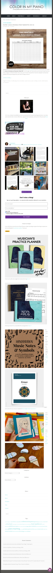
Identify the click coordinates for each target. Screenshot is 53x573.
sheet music (45, 529)
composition (18, 521)
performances (7, 526)
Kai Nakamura (6, 554)
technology (21, 531)
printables (25, 529)
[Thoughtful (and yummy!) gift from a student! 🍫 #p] (12, 168)
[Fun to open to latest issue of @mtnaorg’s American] (41, 168)
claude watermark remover (9, 544)
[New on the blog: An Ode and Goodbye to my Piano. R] (12, 183)
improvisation (45, 521)
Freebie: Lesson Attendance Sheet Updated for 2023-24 (18, 25)
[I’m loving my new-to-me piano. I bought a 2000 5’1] (27, 154)
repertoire (35, 529)
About (14, 16)
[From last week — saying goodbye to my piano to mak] (41, 183)
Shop (28, 16)
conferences (24, 521)
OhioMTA (43, 524)
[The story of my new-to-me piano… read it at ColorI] (41, 154)
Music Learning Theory (27, 524)
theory (25, 531)
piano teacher (42, 526)
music (11, 524)
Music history (22, 524)
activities (6, 521)
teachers (14, 531)
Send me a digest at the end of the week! (14, 213)
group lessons (40, 521)
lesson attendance (21, 80)
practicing (21, 529)
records (39, 80)
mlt (5, 524)
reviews (39, 529)
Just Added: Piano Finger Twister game (24, 544)
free (29, 521)
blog (11, 521)
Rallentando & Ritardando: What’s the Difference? (20, 554)
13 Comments (6, 82)
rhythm (42, 529)
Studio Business (7, 22)
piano (11, 526)
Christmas (14, 521)
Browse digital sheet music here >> (29, 408)
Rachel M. (5, 557)
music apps (14, 524)
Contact (44, 16)
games (32, 521)
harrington (5, 564)
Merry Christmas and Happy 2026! (16, 547)
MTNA (7, 524)
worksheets (28, 531)
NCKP (40, 524)
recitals (32, 529)
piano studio (38, 526)
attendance (8, 80)
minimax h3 (5, 547)
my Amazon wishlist (18, 228)
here (28, 279)
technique (17, 531)
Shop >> (30, 325)
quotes (29, 529)
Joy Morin (12, 26)
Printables (21, 16)
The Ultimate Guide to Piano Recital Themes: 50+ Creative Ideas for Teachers (28, 560)
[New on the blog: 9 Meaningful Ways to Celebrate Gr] (27, 183)
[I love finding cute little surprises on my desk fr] (12, 154)
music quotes (35, 524)
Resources (36, 16)
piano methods (21, 526)
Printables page (29, 69)
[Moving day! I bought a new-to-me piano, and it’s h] (27, 168)
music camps (18, 524)
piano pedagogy (26, 526)
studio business (44, 80)
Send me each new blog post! (12, 212)
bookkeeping (14, 80)
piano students (32, 526)
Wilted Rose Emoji (7, 560)
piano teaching (34, 80)
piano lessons (28, 80)
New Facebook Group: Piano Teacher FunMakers (19, 564)
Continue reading (7, 77)
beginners (9, 521)
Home (8, 16)
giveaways (36, 521)
